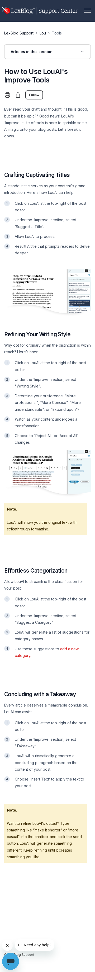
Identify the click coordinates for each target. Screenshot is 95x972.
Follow (34, 95)
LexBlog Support (19, 33)
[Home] (41, 11)
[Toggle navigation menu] (87, 10)
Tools (57, 33)
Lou (43, 33)
